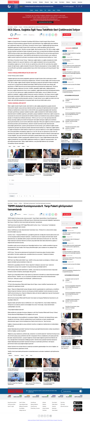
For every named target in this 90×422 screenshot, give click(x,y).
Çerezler (45, 420)
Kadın (56, 2)
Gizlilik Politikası (40, 420)
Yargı (31, 355)
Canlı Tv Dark (22, 402)
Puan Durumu (45, 396)
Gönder (12, 196)
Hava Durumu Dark (12, 402)
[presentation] (12, 6)
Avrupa (36, 10)
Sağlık (18, 146)
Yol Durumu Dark (11, 404)
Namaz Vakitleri (18, 396)
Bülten (41, 10)
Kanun (22, 355)
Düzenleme (16, 355)
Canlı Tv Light (11, 406)
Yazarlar (74, 2)
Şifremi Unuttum (64, 406)
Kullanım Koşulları (53, 420)
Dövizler (44, 404)
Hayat (54, 10)
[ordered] (25, 196)
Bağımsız (10, 355)
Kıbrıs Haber (10, 27)
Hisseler (53, 396)
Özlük (14, 146)
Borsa (9, 396)
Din (45, 10)
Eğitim (49, 10)
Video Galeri (54, 404)
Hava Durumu (35, 396)
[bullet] (27, 196)
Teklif (27, 355)
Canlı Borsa (33, 402)
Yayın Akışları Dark (23, 404)
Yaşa (28, 146)
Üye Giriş (63, 402)
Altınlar (44, 402)
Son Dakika (28, 2)
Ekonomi (47, 2)
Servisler (35, 2)
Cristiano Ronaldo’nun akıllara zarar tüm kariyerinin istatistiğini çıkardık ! (39, 6)
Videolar (68, 2)
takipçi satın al (22, 410)
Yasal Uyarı (60, 420)
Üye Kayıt (63, 404)
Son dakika (68, 6)
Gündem (41, 2)
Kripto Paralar (78, 396)
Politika (58, 10)
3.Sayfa (31, 10)
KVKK (48, 420)
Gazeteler (80, 2)
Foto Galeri (61, 2)
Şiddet (23, 146)
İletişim (34, 420)
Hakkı (10, 146)
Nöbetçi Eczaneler (23, 406)
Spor (52, 2)
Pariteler (60, 396)
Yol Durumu (69, 396)
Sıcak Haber (55, 410)
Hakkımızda (30, 420)
